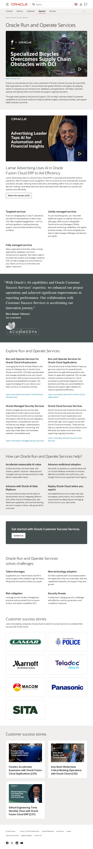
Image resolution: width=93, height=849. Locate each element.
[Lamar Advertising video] (46, 138)
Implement (31, 11)
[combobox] (51, 4)
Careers (68, 831)
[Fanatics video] (25, 752)
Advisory (19, 11)
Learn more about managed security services (25, 440)
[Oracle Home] (19, 4)
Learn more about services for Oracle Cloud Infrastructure (24, 395)
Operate (42, 11)
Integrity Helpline (26, 835)
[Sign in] (80, 4)
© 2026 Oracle (10, 831)
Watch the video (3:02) (13, 78)
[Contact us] (85, 4)
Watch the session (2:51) (19, 195)
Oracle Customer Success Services (17, 17)
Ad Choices (60, 831)
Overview (9, 11)
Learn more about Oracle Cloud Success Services (65, 439)
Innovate (52, 11)
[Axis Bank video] (67, 752)
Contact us (18, 535)
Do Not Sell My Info (33, 831)
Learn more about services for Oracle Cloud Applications (66, 395)
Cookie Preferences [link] (48, 831)
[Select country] (76, 4)
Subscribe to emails (12, 835)
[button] (7, 4)
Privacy (22, 831)
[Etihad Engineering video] (25, 793)
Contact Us (38, 835)
